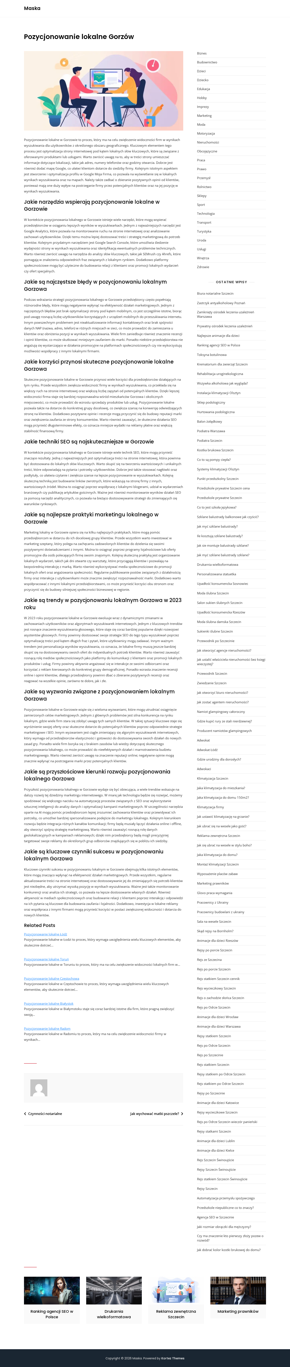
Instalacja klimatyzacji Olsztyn (219, 393)
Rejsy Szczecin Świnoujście (216, 1169)
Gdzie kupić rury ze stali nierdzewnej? (224, 721)
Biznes (202, 53)
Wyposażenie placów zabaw (217, 874)
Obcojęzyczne (207, 151)
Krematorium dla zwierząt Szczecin (222, 364)
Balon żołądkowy (209, 421)
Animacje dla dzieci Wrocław (217, 1017)
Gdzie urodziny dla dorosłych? (219, 759)
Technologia (206, 213)
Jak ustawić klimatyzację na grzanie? (223, 816)
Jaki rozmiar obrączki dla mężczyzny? (224, 1227)
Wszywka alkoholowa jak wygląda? (222, 383)
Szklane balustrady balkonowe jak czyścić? (228, 517)
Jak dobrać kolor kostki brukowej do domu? (228, 1250)
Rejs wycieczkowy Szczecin (216, 988)
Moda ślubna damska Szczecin (219, 622)
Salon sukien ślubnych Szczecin (219, 603)
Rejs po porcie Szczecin (214, 969)
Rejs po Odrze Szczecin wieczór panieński (227, 1122)
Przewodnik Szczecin (212, 673)
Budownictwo (207, 62)
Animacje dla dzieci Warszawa (219, 1026)
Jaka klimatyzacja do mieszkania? (221, 788)
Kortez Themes (172, 1358)
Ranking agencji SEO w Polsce (218, 345)
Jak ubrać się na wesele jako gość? (221, 826)
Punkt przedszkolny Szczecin (218, 479)
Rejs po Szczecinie (210, 1055)
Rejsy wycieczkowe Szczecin (217, 1112)
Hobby (202, 98)
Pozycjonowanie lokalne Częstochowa (51, 978)
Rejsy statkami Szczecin (214, 1131)
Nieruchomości (208, 142)
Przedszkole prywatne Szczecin (219, 498)
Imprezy (203, 107)
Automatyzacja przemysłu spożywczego (226, 1198)
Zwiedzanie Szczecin (212, 683)
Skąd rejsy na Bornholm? (215, 931)
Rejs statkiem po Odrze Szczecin (220, 1083)
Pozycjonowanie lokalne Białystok (48, 1003)
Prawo (201, 169)
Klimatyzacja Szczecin (212, 778)
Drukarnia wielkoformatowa (217, 564)
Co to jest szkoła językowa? (216, 507)
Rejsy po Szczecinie (211, 1093)
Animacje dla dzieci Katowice (218, 1103)
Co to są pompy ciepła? (214, 459)
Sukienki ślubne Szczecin (215, 631)
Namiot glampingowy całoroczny (221, 711)
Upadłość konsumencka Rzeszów (221, 612)
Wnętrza (203, 258)
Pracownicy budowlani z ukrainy (220, 912)
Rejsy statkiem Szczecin (214, 1036)
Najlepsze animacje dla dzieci (218, 335)
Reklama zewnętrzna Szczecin (218, 835)
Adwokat (203, 740)
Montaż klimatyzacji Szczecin (218, 864)
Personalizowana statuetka (216, 574)
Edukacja (203, 89)
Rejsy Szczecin (207, 1188)
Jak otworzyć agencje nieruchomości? (224, 650)
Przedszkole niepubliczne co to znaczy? (225, 1207)
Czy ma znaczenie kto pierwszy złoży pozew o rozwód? (230, 1238)
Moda (201, 124)
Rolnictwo (204, 187)
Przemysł (203, 178)
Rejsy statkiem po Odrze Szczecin (221, 1074)
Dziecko (202, 80)
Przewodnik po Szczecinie (215, 641)
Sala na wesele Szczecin (214, 921)
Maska (32, 8)
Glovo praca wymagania (214, 893)
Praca (201, 160)
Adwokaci (204, 769)
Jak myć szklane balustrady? (217, 526)
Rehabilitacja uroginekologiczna (220, 374)
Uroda (201, 240)
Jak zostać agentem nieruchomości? (223, 702)
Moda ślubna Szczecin (213, 593)
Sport (201, 204)
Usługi (201, 249)
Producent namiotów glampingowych (224, 731)
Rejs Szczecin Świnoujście (215, 1160)
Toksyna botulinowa (212, 355)
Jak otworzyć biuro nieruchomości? (222, 692)
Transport (204, 222)
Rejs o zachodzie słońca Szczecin (220, 998)
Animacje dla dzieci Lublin (216, 1141)
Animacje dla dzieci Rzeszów (217, 940)
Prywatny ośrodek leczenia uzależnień (224, 326)
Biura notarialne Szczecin (215, 293)
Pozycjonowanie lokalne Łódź (45, 934)
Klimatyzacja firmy (210, 807)
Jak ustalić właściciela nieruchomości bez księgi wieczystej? (231, 661)
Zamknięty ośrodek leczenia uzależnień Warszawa (225, 314)
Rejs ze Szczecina (209, 959)
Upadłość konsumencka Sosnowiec (222, 583)
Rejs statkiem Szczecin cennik (218, 979)
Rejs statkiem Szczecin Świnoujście (222, 1179)
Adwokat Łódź (207, 750)
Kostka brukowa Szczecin (215, 450)
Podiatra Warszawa (211, 431)
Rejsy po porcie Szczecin (214, 950)
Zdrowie (203, 267)
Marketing (204, 115)
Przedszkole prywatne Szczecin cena (223, 488)
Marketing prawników (213, 883)
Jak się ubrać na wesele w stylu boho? (224, 845)
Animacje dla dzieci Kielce (215, 1150)
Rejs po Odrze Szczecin (213, 1007)
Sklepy (202, 196)
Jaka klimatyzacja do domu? (217, 855)
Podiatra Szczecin (209, 440)
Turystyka (204, 231)
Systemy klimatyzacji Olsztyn (218, 469)
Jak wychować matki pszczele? (154, 1113)
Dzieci (201, 71)
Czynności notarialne (45, 1113)
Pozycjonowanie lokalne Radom (47, 1028)
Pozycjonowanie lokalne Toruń (46, 959)
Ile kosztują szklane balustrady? (220, 536)
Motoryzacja (206, 133)
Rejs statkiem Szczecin (213, 1064)
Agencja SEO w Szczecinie (215, 1217)
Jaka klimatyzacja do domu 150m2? (223, 797)
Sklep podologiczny (211, 402)
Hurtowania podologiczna (216, 412)
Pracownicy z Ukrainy (212, 902)
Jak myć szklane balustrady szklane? (223, 555)
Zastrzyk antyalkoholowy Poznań (221, 303)
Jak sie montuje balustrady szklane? (223, 545)
